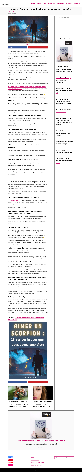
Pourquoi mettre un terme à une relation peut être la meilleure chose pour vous (41, 440)
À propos (33, 457)
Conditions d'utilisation (36, 465)
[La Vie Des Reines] (10, 3)
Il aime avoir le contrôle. (14, 200)
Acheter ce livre (41, 447)
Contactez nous (35, 460)
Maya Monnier (11, 11)
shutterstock (28, 44)
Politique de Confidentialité (37, 462)
